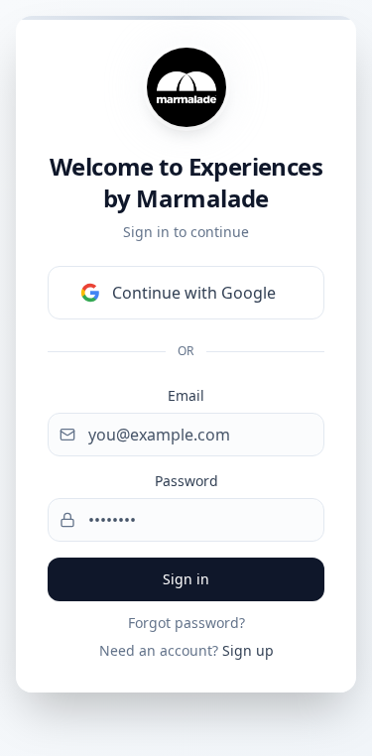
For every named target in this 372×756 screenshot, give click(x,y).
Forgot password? (186, 622)
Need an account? (186, 650)
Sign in (186, 578)
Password (186, 480)
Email (186, 395)
